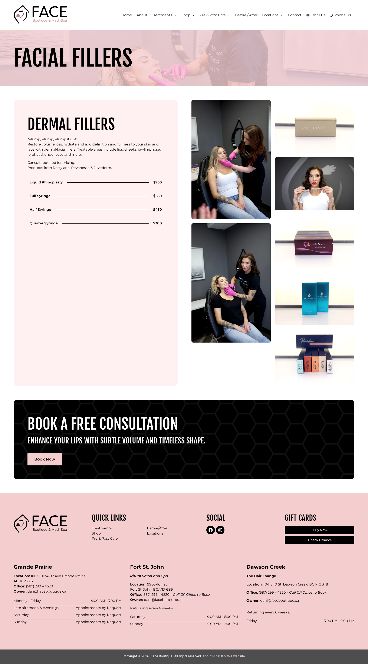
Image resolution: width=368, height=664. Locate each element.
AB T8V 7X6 (23, 581)
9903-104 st (157, 584)
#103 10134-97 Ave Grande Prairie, (58, 576)
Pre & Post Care (105, 538)
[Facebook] (210, 530)
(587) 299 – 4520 (39, 586)
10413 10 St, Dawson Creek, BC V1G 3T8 (295, 584)
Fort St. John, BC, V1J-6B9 (151, 589)
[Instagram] (220, 530)
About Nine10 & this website (224, 656)
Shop (96, 533)
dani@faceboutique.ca (46, 591)
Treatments (102, 528)
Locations (155, 533)
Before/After (157, 528)
